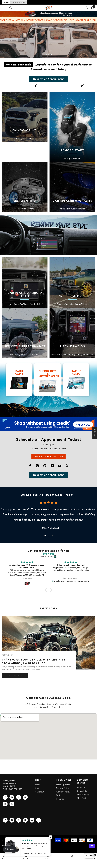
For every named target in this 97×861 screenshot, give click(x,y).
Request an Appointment (48, 79)
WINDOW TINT (18, 2)
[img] (48, 553)
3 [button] (51, 54)
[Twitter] (67, 465)
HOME (6, 2)
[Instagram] (37, 465)
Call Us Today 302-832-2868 (48, 456)
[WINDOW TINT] (24, 117)
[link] (24, 187)
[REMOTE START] (72, 127)
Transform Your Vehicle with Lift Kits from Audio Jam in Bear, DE (33, 661)
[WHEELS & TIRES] (72, 282)
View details (15, 675)
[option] (48, 40)
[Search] (10, 7)
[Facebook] (30, 465)
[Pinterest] (45, 465)
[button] (46, 590)
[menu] (3, 7)
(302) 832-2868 (15, 789)
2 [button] (48, 54)
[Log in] (86, 7)
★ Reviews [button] (95, 433)
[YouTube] (60, 465)
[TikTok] (52, 465)
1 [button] (46, 54)
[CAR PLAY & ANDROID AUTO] (24, 282)
